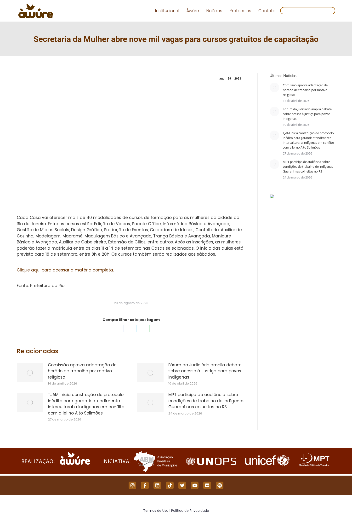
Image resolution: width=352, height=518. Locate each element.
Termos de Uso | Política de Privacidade (176, 510)
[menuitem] (167, 11)
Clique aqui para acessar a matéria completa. (65, 270)
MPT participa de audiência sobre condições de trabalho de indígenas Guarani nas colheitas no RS (206, 401)
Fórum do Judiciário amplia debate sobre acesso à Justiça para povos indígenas (205, 371)
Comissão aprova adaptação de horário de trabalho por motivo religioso (82, 371)
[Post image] (30, 372)
